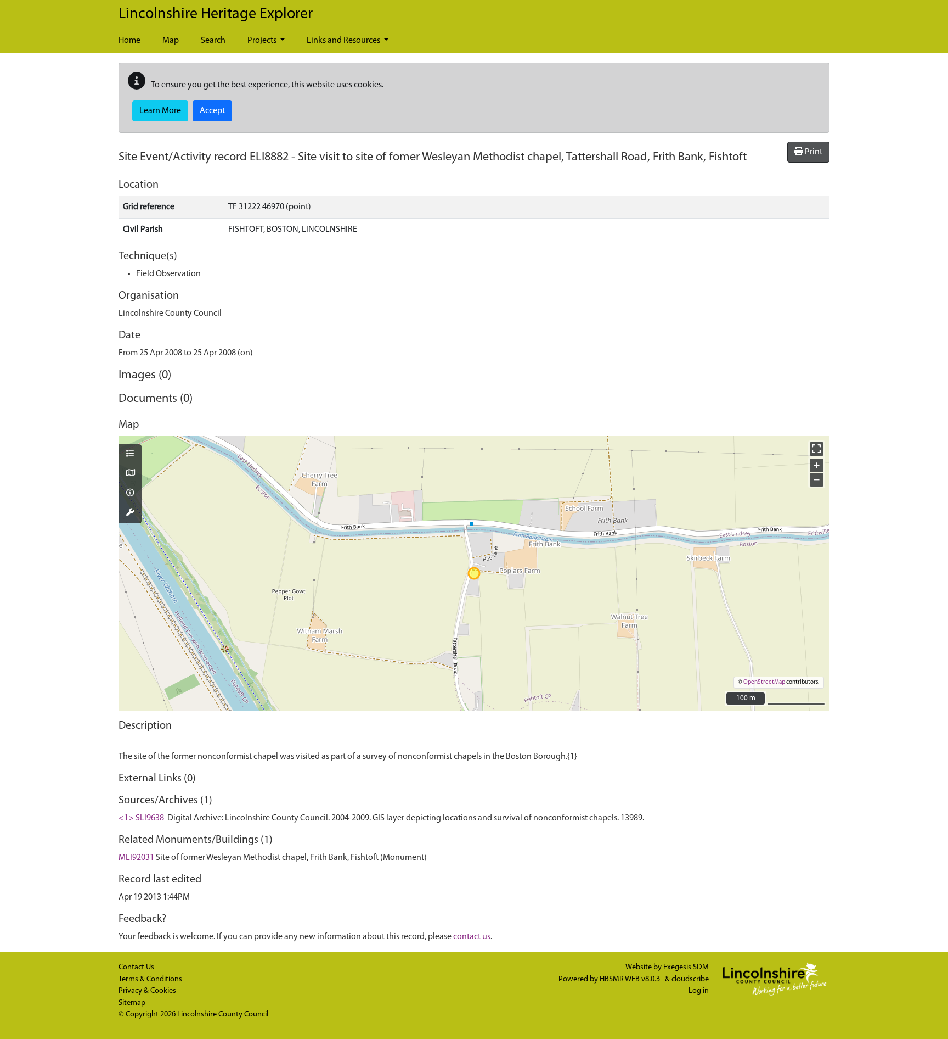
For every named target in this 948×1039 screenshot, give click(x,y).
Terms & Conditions (150, 979)
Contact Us (136, 967)
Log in (699, 991)
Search (213, 40)
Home (129, 40)
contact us (471, 936)
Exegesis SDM (686, 967)
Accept (212, 111)
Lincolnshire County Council (222, 1014)
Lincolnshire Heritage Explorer (216, 14)
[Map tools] (130, 513)
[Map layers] (130, 455)
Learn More (160, 111)
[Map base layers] (130, 474)
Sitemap (132, 1003)
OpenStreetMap (764, 682)
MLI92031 (136, 857)
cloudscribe (690, 979)
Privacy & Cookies (147, 991)
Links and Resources (344, 40)
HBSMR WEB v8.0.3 (631, 979)
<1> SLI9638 (141, 818)
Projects (262, 40)
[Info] (130, 494)
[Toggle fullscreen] (816, 449)
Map (170, 40)
